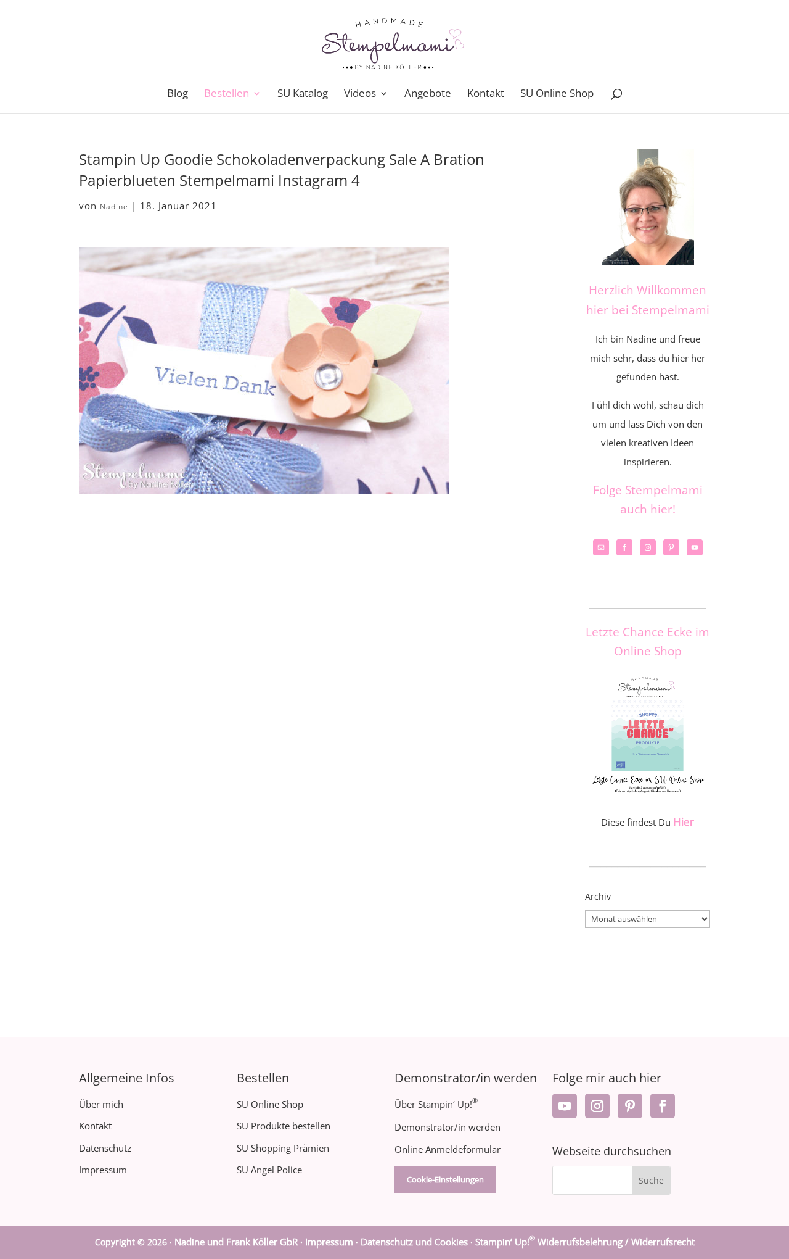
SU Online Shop (557, 94)
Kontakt (485, 94)
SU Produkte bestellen (283, 1126)
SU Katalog (302, 94)
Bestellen (226, 94)
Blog (177, 94)
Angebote (427, 94)
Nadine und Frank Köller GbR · (239, 1242)
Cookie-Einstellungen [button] (445, 1179)
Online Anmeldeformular (447, 1149)
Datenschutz (105, 1148)
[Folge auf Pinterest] (630, 1106)
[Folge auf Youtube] (564, 1106)
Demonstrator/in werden (447, 1127)
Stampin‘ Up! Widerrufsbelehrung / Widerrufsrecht (585, 1242)
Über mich (101, 1104)
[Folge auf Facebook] (662, 1106)
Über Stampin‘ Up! (436, 1104)
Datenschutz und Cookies (414, 1242)
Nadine (114, 206)
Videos (360, 94)
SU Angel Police (269, 1169)
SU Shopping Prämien (283, 1148)
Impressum (103, 1169)
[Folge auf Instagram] (597, 1106)
